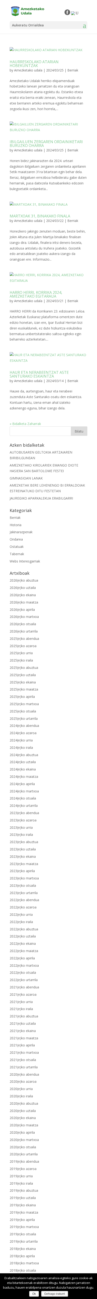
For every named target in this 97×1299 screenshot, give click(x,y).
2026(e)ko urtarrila (24, 631)
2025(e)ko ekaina (23, 682)
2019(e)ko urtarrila (24, 1241)
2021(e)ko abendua (24, 987)
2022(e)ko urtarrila (24, 980)
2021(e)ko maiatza (24, 1038)
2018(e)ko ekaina (23, 1248)
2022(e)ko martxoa (24, 965)
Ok (34, 1293)
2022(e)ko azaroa (23, 907)
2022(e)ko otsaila (23, 972)
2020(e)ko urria (21, 1089)
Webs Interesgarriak (25, 561)
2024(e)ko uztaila (23, 762)
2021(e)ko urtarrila (24, 1067)
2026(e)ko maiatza (24, 602)
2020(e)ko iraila (21, 1096)
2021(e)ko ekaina (23, 1030)
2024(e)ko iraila (21, 747)
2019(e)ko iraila (21, 1183)
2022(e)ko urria (21, 914)
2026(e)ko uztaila (23, 587)
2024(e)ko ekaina (23, 769)
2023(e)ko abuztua (24, 842)
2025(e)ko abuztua (24, 667)
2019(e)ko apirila (22, 1219)
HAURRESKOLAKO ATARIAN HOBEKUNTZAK (34, 63)
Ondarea (16, 539)
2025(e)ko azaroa (23, 646)
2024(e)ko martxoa (24, 791)
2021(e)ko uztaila (23, 1023)
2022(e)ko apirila (22, 958)
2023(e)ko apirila (22, 871)
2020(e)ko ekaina (23, 1118)
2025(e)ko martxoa (24, 704)
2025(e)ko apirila (22, 696)
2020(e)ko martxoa (24, 1139)
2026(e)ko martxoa (24, 616)
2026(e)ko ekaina (23, 595)
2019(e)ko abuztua (24, 1190)
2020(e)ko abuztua (24, 1103)
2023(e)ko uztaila (23, 849)
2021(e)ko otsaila (23, 1060)
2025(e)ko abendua (24, 638)
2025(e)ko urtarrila (24, 718)
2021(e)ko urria (21, 1001)
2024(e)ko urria (21, 740)
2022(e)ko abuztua (24, 929)
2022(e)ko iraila (21, 922)
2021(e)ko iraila (21, 1009)
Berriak (72, 70)
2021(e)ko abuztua (24, 1016)
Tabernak (17, 554)
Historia (15, 525)
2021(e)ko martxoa (24, 1052)
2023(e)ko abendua (24, 813)
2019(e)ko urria (21, 1176)
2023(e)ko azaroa (23, 820)
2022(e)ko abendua (24, 900)
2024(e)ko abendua (24, 725)
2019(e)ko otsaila (23, 1234)
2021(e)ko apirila (22, 1045)
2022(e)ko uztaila (23, 936)
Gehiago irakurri (54, 1293)
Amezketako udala (28, 70)
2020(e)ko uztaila (23, 1110)
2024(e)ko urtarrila (24, 805)
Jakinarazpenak (21, 532)
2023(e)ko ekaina (23, 856)
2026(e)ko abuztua (24, 580)
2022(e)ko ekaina (23, 943)
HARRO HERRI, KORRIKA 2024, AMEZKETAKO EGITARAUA (36, 294)
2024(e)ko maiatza (24, 776)
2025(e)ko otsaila (23, 711)
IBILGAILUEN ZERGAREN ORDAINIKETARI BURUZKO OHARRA (46, 143)
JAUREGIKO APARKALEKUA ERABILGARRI (41, 498)
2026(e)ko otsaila (23, 624)
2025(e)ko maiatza (24, 689)
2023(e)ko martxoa (24, 878)
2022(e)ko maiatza (24, 951)
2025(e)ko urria (21, 653)
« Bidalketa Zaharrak (25, 423)
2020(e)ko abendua (24, 1074)
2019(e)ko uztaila (23, 1197)
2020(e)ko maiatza (24, 1125)
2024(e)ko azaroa (23, 733)
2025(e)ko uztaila (23, 675)
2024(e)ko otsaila (23, 798)
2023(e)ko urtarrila (24, 893)
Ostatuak (17, 546)
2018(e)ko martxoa (24, 1263)
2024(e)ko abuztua (24, 755)
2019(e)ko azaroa (23, 1168)
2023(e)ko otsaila (23, 885)
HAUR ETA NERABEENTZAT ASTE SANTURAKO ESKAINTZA (39, 374)
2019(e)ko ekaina (23, 1205)
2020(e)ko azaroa (23, 1081)
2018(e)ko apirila (22, 1256)
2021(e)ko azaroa (23, 994)
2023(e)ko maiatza (24, 864)
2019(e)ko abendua (24, 1161)
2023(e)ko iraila (21, 834)
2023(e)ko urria (21, 827)
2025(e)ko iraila (21, 660)
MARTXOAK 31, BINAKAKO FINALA (40, 216)
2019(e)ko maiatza (24, 1212)
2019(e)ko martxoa (24, 1226)
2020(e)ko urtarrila (24, 1154)
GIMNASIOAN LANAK (26, 478)
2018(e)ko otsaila (23, 1270)
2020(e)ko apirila (22, 1132)
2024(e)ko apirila (22, 784)
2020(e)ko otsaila (23, 1147)
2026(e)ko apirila (22, 609)
